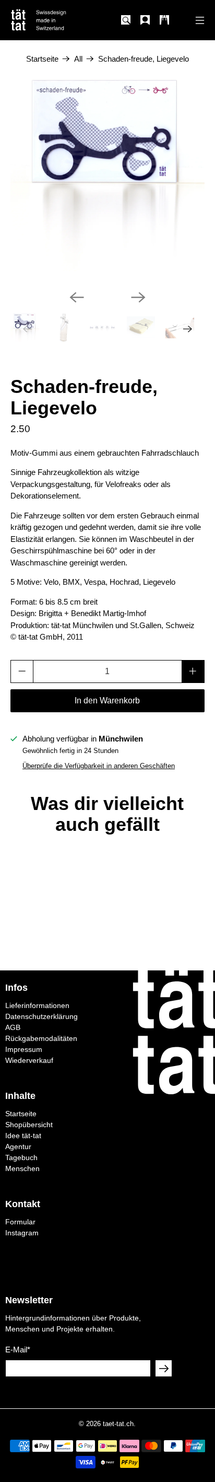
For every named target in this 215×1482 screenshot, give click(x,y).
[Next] (138, 297)
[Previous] (77, 297)
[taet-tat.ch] (58, 20)
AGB (12, 1027)
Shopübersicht (29, 1124)
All (78, 59)
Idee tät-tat (23, 1135)
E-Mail (17, 1349)
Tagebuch (21, 1157)
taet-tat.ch (118, 1424)
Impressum (23, 1049)
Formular (20, 1222)
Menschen (22, 1168)
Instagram (22, 1233)
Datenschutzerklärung (41, 1016)
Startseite (42, 59)
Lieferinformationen (37, 1005)
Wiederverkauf (29, 1060)
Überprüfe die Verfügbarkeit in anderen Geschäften (98, 766)
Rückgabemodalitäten (41, 1038)
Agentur (18, 1146)
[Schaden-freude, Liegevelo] (107, 174)
